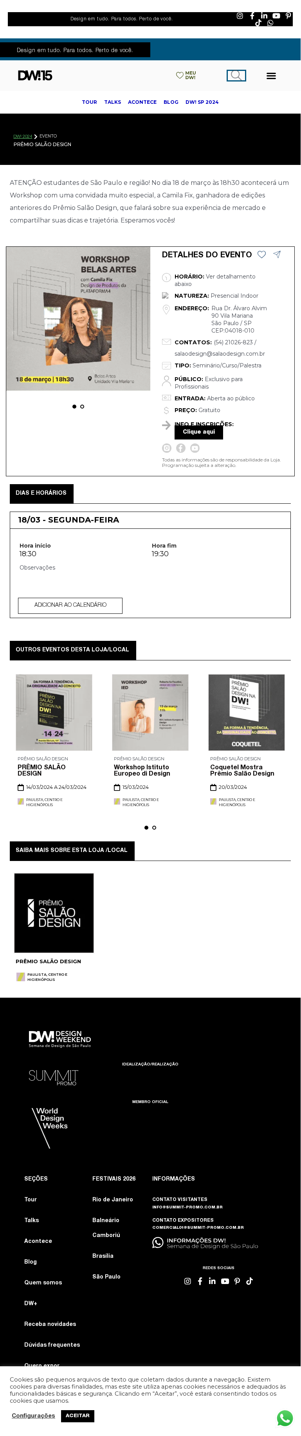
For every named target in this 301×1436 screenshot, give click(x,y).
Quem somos (43, 1283)
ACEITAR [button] (78, 1416)
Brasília (103, 1256)
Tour (30, 1200)
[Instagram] (239, 15)
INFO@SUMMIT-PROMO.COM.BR (187, 1208)
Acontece (38, 1241)
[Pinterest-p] (288, 15)
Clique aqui (199, 432)
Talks (31, 1221)
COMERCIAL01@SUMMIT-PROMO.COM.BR (198, 1228)
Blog (30, 1262)
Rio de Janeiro (112, 1200)
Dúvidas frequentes (52, 1345)
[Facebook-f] (252, 15)
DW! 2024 (22, 137)
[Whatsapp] (270, 22)
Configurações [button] (33, 1416)
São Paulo (106, 1277)
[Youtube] (276, 15)
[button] (271, 75)
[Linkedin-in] (264, 15)
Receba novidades (50, 1324)
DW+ (30, 1304)
